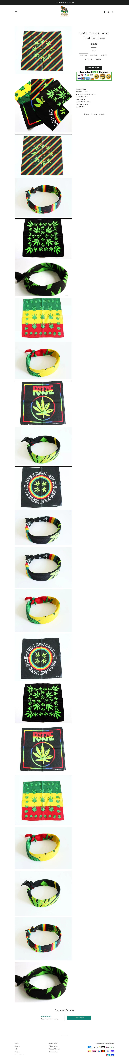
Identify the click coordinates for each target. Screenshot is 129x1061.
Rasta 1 (83, 55)
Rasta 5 (99, 59)
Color (94, 51)
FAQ (16, 1049)
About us (17, 1046)
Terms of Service (20, 1055)
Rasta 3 (104, 55)
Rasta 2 (93, 55)
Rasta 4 (88, 59)
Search (17, 1043)
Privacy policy (53, 1046)
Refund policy (53, 1043)
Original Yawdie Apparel (106, 1043)
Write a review (79, 1018)
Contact (17, 1052)
